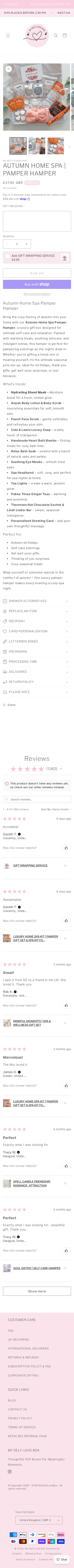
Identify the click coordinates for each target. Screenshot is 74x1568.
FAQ (11, 1330)
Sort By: (46, 809)
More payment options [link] (37, 293)
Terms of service (25, 1559)
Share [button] (11, 704)
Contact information (50, 1559)
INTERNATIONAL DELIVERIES (28, 1348)
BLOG (12, 1400)
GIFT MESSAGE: (13, 206)
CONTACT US (17, 1409)
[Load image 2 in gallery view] (36, 145)
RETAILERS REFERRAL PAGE (27, 1436)
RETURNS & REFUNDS (23, 1357)
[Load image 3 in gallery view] (55, 145)
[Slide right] (69, 147)
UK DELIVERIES (18, 1339)
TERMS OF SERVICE (22, 1427)
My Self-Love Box (35, 1548)
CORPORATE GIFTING (23, 1375)
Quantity (8, 236)
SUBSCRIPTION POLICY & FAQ (29, 1366)
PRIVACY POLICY (20, 1418)
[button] (8, 35)
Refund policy (33, 1553)
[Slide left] (4, 147)
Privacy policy (53, 1553)
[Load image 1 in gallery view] (18, 145)
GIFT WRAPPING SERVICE (33, 255)
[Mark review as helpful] (66, 848)
